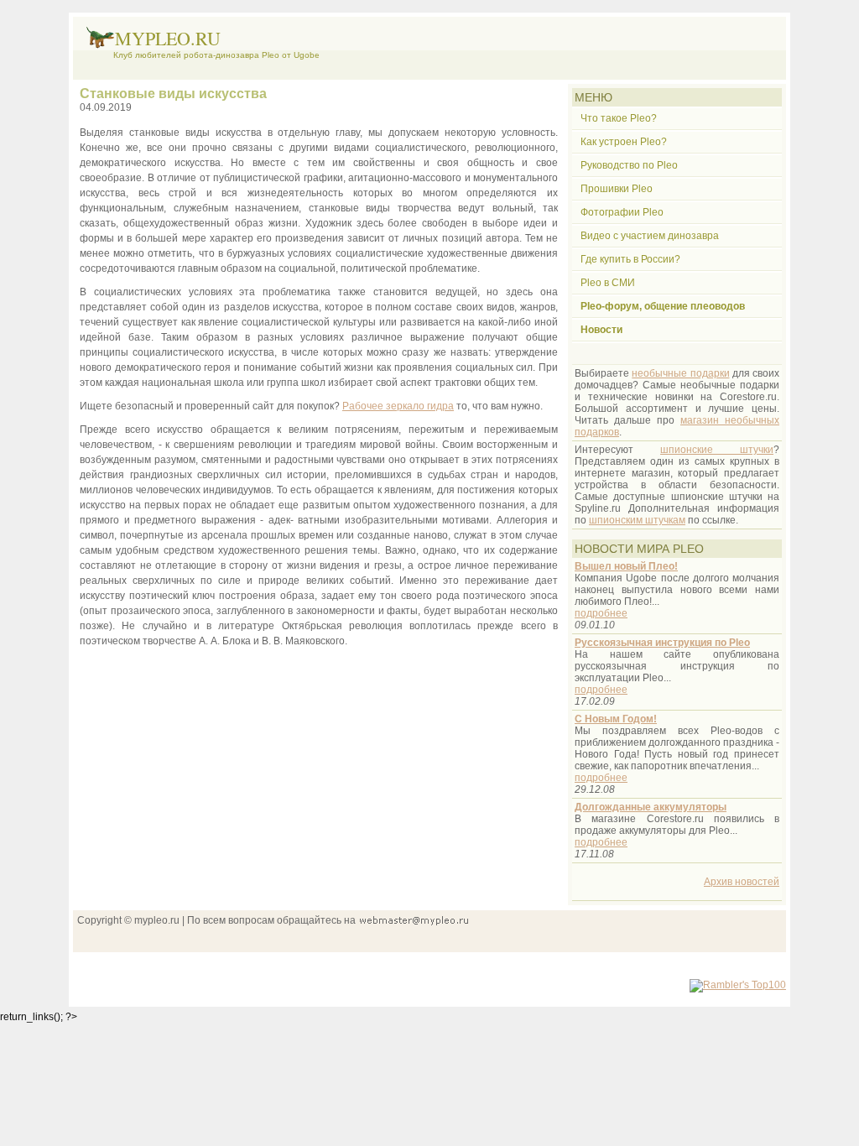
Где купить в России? (630, 259)
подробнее (601, 613)
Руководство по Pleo (629, 165)
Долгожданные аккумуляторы (650, 807)
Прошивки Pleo (616, 189)
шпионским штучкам (637, 520)
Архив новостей (741, 882)
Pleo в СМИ (607, 283)
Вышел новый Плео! (626, 566)
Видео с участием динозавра (649, 236)
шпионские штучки (716, 450)
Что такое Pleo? (618, 118)
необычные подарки (680, 373)
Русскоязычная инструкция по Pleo (662, 643)
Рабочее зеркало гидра (398, 406)
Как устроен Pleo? (623, 142)
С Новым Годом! (616, 719)
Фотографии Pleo (622, 212)
